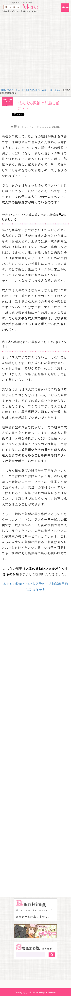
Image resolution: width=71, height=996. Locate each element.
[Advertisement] (35, 51)
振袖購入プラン (29, 444)
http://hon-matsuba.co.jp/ (40, 126)
